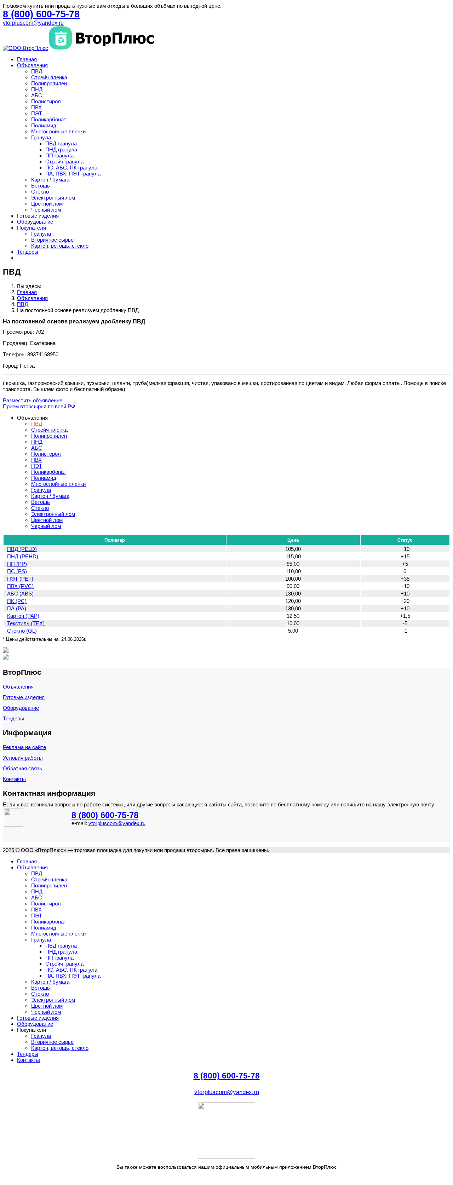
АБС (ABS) (20, 594)
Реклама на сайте (24, 747)
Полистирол (46, 101)
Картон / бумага (50, 180)
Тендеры (27, 252)
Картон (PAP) (23, 616)
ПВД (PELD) (22, 549)
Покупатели (31, 228)
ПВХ (36, 107)
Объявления (32, 65)
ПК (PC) (17, 601)
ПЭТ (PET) (20, 579)
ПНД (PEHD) (22, 556)
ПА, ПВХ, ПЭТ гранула (73, 174)
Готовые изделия (38, 216)
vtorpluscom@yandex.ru (33, 23)
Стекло (40, 192)
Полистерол (46, 454)
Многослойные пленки (58, 131)
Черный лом (46, 210)
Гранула (41, 137)
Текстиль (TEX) (26, 623)
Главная (27, 59)
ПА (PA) (16, 608)
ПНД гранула (61, 149)
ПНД (36, 89)
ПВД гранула (61, 143)
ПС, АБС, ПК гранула (71, 168)
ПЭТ (36, 113)
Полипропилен (49, 83)
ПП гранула (59, 156)
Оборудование (35, 222)
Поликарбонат (48, 119)
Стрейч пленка (49, 77)
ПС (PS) (17, 571)
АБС (36, 95)
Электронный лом (53, 198)
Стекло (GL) (22, 631)
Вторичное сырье (52, 240)
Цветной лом (47, 204)
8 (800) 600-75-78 (104, 815)
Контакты (14, 779)
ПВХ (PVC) (20, 586)
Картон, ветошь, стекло (59, 246)
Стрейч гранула (64, 162)
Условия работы (23, 758)
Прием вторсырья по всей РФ (39, 406)
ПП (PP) (17, 564)
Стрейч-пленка (49, 430)
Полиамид (43, 125)
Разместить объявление (32, 400)
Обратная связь (22, 768)
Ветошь (40, 186)
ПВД (36, 71)
